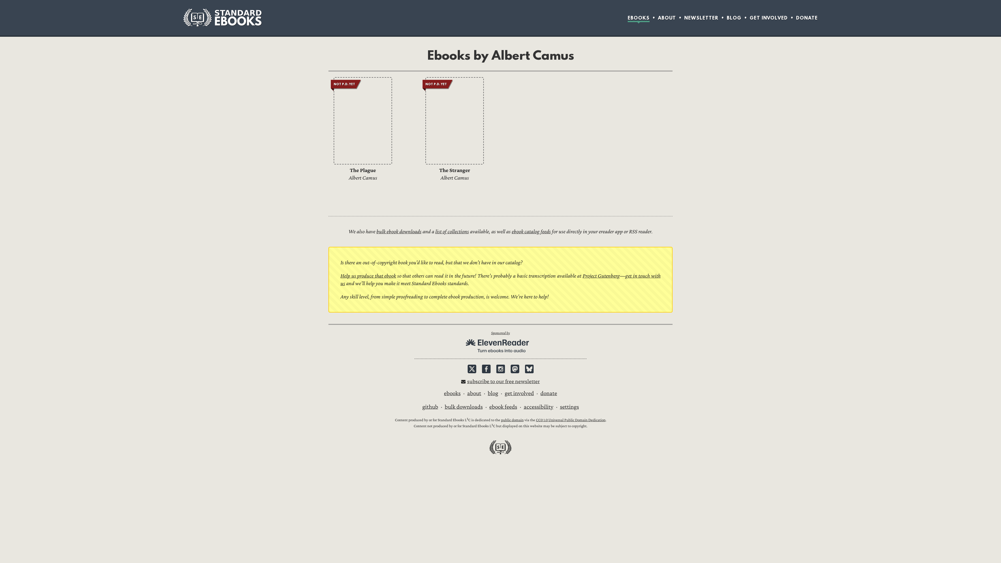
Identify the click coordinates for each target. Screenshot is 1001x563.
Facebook (486, 369)
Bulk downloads (464, 407)
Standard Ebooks (222, 18)
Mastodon (515, 369)
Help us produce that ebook (368, 276)
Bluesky (529, 369)
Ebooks (639, 18)
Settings (569, 407)
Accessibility (538, 407)
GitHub (430, 407)
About (667, 18)
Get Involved (769, 18)
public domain (512, 420)
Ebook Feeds (503, 407)
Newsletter (701, 18)
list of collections (452, 231)
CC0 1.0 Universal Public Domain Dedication (571, 420)
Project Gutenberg (601, 276)
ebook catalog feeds (531, 231)
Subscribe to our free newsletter (503, 381)
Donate (807, 18)
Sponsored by (500, 333)
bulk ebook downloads (399, 231)
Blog (734, 18)
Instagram (500, 369)
